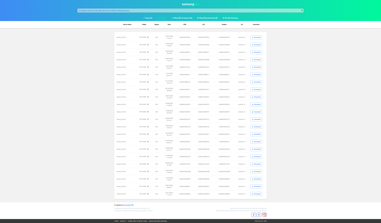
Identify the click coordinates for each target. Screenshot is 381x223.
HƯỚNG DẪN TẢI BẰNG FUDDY (137, 221)
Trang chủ (148, 18)
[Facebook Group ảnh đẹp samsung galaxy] (259, 215)
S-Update (162, 18)
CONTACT (123, 221)
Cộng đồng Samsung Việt (208, 18)
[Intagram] (264, 215)
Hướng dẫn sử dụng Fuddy (182, 18)
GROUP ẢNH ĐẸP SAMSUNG (158, 221)
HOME (116, 221)
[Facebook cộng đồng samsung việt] (254, 215)
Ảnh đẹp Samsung (231, 18)
